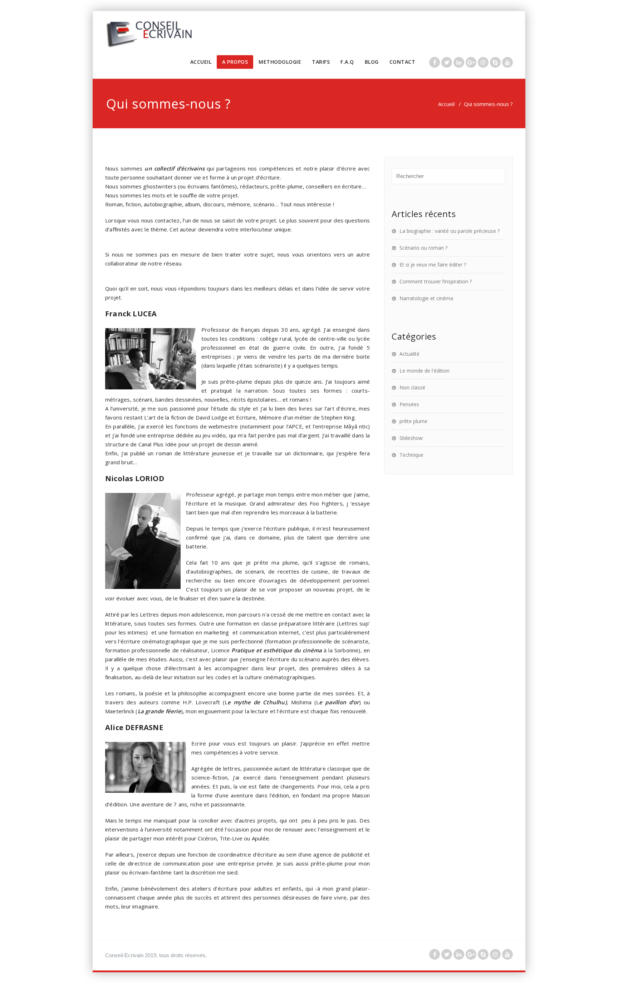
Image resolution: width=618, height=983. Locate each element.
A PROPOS (235, 61)
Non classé (412, 387)
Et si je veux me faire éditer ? (432, 264)
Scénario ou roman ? (423, 247)
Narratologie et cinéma (426, 298)
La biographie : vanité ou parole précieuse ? (449, 230)
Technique (411, 454)
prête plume (413, 421)
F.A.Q (347, 61)
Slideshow (411, 438)
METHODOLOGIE (280, 61)
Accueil (446, 103)
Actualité (409, 353)
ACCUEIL (201, 61)
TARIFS (321, 61)
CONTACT (402, 61)
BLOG (372, 61)
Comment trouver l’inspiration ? (435, 281)
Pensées (409, 404)
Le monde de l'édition (424, 370)
